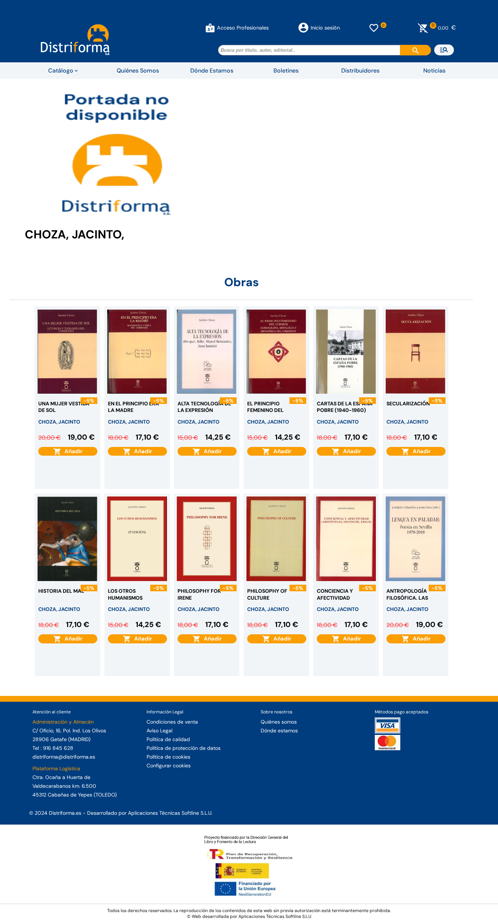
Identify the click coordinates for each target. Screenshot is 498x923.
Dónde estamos (279, 730)
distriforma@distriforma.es (63, 756)
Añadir (72, 451)
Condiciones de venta (172, 721)
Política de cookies (168, 756)
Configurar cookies (169, 765)
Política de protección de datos (184, 748)
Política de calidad (168, 739)
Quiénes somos (279, 721)
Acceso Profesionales (243, 27)
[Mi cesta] (423, 27)
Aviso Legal (159, 730)
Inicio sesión (325, 27)
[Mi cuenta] (210, 27)
